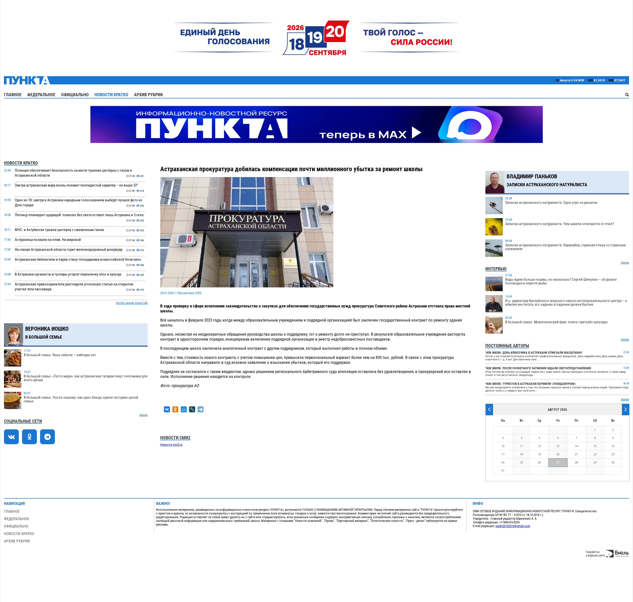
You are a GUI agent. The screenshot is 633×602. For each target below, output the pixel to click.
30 (612, 462)
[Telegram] (200, 409)
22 (594, 454)
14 (576, 446)
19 (539, 454)
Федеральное (41, 94)
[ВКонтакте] (167, 409)
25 (521, 462)
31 (502, 470)
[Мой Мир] (184, 409)
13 (557, 446)
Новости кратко (111, 94)
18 (521, 454)
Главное (13, 94)
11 (521, 446)
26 (539, 462)
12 (539, 446)
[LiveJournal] (192, 409)
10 (502, 446)
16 (612, 446)
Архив (143, 415)
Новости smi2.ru (171, 444)
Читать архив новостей (132, 303)
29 (594, 462)
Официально (75, 94)
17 (502, 454)
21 (576, 454)
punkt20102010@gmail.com (513, 526)
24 (502, 462)
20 (557, 454)
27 (557, 462)
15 (594, 446)
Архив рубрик (148, 94)
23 (612, 454)
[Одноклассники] (175, 409)
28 (576, 462)
